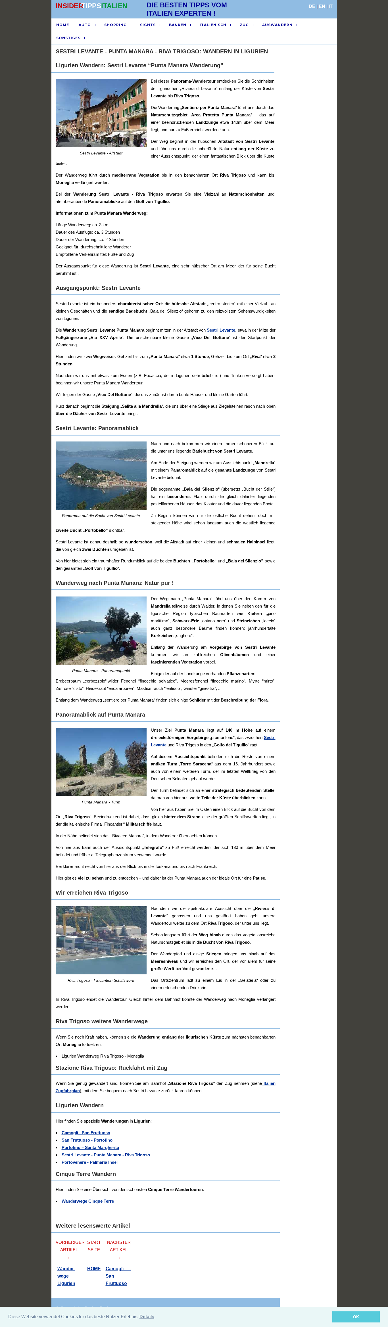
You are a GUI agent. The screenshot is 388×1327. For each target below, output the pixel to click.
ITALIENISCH (213, 25)
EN (322, 6)
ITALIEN (114, 6)
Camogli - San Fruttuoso (86, 1132)
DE (312, 6)
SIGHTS (148, 25)
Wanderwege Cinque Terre (88, 1201)
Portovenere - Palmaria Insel (90, 1162)
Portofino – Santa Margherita (90, 1147)
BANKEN (177, 25)
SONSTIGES (68, 38)
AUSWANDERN (277, 25)
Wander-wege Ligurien (66, 1276)
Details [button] (146, 1316)
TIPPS (91, 6)
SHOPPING (115, 25)
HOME (62, 25)
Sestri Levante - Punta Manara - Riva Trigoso (106, 1154)
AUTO (85, 25)
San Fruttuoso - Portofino (87, 1140)
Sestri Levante (221, 330)
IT (331, 6)
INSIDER (69, 6)
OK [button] (356, 1317)
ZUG (244, 25)
